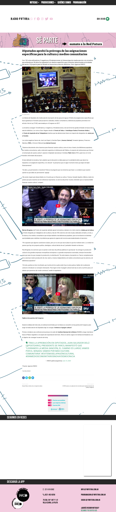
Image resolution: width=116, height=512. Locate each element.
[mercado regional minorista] (58, 411)
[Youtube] (51, 18)
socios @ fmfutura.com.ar (90, 500)
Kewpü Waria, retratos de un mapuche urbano (32, 386)
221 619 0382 (49, 489)
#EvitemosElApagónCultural (57, 353)
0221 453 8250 (50, 494)
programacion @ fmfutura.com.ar (93, 494)
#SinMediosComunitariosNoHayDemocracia (50, 356)
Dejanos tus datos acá (89, 510)
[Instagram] (42, 18)
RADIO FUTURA (20, 19)
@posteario (33, 345)
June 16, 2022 (66, 361)
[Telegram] (38, 18)
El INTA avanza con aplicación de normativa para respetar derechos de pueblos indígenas (78, 386)
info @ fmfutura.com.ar (89, 489)
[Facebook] (34, 18)
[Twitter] (46, 18)
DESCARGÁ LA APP (16, 482)
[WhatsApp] (31, 18)
